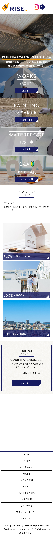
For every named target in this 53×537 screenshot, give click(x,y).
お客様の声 (26, 499)
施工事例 (26, 90)
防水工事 (26, 149)
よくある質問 (26, 179)
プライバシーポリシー (26, 512)
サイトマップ (26, 518)
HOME (26, 454)
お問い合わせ (26, 383)
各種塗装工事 (26, 119)
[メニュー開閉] (48, 7)
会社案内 (26, 460)
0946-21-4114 (30, 372)
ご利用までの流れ (26, 492)
